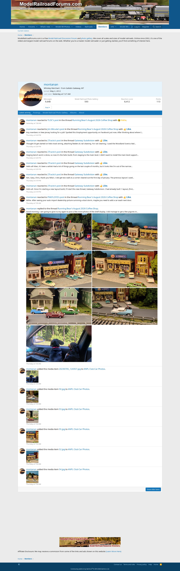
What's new (45, 26)
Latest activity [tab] (25, 112)
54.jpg (62, 469)
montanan (31, 120)
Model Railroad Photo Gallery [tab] (55, 112)
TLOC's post (53, 120)
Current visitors (23, 31)
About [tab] (81, 112)
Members (102, 26)
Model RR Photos (63, 26)
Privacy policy (142, 564)
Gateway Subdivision (85, 140)
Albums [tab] (73, 112)
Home (22, 26)
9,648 (48, 101)
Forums (31, 26)
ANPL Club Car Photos (94, 368)
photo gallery (86, 38)
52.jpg (62, 449)
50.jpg (62, 389)
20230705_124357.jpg (70, 368)
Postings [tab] (36, 112)
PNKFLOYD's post (56, 197)
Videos (78, 26)
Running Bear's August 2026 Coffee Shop (92, 120)
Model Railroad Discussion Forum (62, 38)
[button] (37, 26)
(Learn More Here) (113, 551)
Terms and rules (129, 564)
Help (150, 564)
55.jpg (62, 429)
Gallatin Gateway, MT (75, 88)
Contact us (118, 564)
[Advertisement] (90, 62)
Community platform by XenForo (90, 569)
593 (86, 101)
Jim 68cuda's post (56, 129)
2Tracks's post (54, 140)
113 (158, 101)
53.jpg (62, 409)
